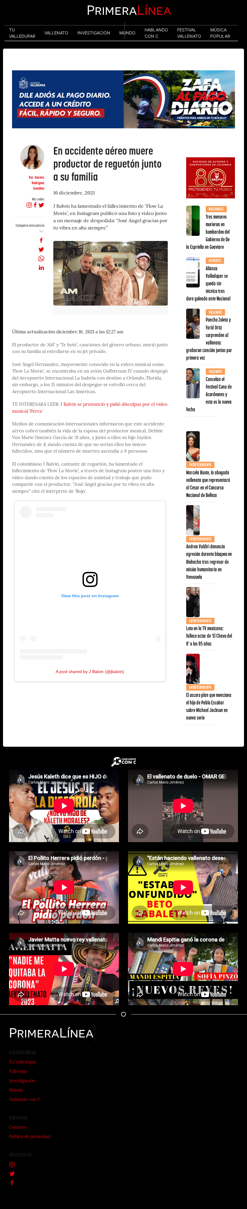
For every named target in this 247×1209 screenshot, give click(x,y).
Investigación (22, 1081)
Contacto (18, 1127)
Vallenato (18, 1072)
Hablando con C (24, 1100)
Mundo (16, 1090)
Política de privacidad (29, 1137)
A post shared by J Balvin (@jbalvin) (90, 671)
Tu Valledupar (22, 1062)
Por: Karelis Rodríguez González (36, 183)
